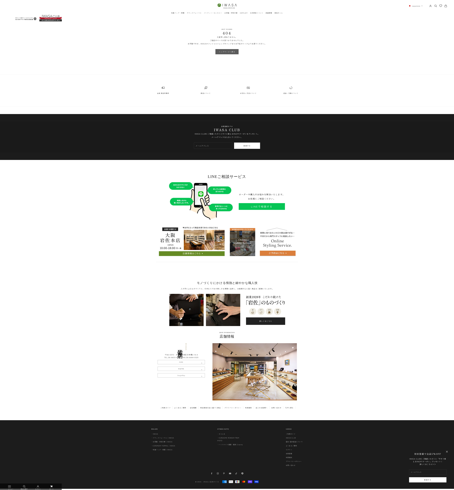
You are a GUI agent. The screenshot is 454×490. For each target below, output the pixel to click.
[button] (415, 6)
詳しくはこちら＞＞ (428, 464)
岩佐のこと (279, 13)
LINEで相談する (262, 206)
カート (51, 489)
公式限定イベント (256, 13)
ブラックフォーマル (194, 13)
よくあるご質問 (180, 408)
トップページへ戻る (227, 52)
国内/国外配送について (294, 442)
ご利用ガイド (165, 408)
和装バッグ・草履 (177, 13)
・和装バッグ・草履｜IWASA (161, 450)
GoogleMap (181, 375)
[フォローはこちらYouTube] (230, 473)
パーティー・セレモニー (213, 13)
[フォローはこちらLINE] (242, 473)
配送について (206, 93)
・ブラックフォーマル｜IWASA (162, 438)
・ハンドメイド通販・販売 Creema (230, 445)
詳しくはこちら (265, 321)
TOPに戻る (289, 408)
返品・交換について (290, 93)
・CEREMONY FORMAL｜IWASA (163, 446)
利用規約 (248, 408)
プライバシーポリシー (232, 408)
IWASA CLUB (291, 438)
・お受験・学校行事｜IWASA (161, 442)
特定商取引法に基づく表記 (210, 408)
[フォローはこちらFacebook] (211, 473)
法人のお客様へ (262, 408)
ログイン (289, 450)
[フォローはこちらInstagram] (218, 473)
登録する (427, 480)
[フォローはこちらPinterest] (224, 473)
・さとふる (221, 434)
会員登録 (289, 453)
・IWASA (154, 434)
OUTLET (244, 13)
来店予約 (181, 369)
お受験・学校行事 (231, 13)
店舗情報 (269, 13)
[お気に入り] (440, 5)
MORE (181, 362)
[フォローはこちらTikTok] (236, 473)
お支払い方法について (248, 93)
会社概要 (193, 408)
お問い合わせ (276, 408)
